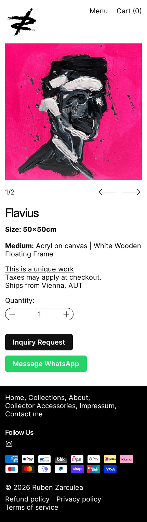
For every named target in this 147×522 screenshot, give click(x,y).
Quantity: (20, 300)
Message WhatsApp (46, 364)
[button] (73, 111)
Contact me (24, 414)
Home (14, 397)
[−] (12, 314)
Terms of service (31, 507)
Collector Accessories (40, 406)
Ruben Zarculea (57, 487)
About (78, 397)
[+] (66, 314)
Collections (46, 397)
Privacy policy (78, 499)
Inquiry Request (39, 342)
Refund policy (27, 499)
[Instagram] (9, 444)
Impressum (97, 406)
